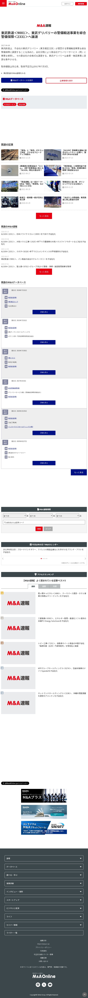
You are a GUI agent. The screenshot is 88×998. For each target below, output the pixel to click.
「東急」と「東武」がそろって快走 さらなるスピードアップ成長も (31, 152)
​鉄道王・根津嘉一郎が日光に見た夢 (31, 198)
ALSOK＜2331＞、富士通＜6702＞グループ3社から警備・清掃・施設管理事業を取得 (36, 266)
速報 (8, 858)
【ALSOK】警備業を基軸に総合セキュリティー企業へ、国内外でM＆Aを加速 (74, 152)
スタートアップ (12, 900)
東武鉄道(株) (12, 297)
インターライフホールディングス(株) (20, 427)
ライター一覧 (11, 932)
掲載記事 (43, 958)
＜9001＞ (21, 32)
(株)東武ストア (13, 302)
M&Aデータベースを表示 (22, 80)
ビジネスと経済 (12, 908)
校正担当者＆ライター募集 (43, 954)
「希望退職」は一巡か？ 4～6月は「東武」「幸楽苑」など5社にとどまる (32, 183)
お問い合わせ (43, 961)
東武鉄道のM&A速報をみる (14, 73)
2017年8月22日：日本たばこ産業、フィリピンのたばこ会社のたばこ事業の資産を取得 (38, 549)
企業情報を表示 (66, 80)
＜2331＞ (21, 36)
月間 (55, 586)
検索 (39, 528)
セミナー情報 (11, 925)
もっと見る (44, 215)
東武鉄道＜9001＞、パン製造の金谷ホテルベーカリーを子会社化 (28, 259)
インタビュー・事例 (14, 891)
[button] (41, 558)
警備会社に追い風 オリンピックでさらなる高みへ (73, 182)
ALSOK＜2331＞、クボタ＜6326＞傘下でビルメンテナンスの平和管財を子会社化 (34, 251)
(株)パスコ (11, 358)
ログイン (67, 4)
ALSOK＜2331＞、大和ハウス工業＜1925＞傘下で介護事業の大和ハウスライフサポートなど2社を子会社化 (43, 242)
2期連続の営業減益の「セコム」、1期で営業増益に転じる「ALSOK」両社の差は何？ (32, 168)
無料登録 (81, 4)
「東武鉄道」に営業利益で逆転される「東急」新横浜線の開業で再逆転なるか (74, 168)
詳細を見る (44, 312)
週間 (44, 586)
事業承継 (10, 883)
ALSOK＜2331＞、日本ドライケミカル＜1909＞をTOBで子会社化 (28, 234)
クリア (48, 528)
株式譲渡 (5, 291)
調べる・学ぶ (11, 875)
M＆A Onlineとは (43, 944)
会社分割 (22, 104)
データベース (11, 866)
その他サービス (9, 104)
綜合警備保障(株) (14, 388)
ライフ (9, 916)
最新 (33, 586)
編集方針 (43, 940)
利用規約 (43, 951)
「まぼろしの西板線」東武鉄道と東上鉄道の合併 (74, 198)
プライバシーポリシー (43, 947)
